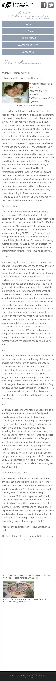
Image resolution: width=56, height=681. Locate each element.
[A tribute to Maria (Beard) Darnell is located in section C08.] (18, 597)
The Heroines (28, 38)
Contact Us (28, 52)
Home (28, 24)
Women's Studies (28, 45)
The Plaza (28, 31)
